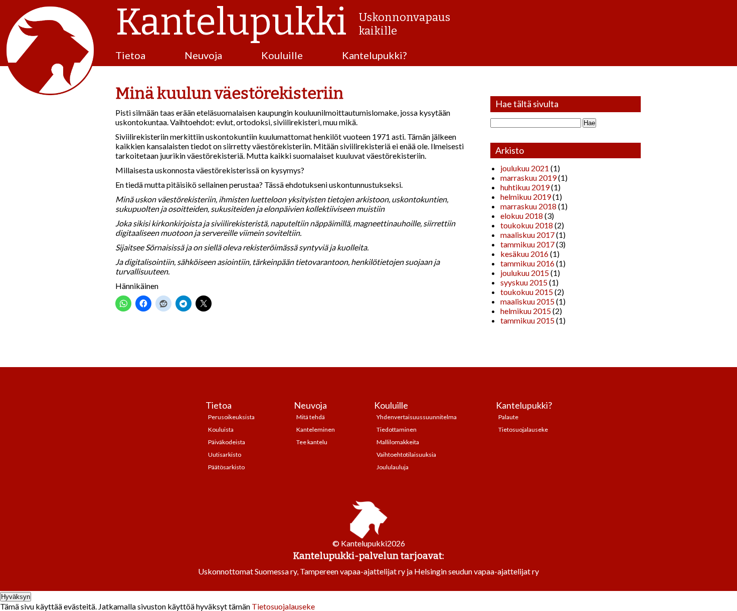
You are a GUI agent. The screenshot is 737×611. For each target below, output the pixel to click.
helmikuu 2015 (525, 311)
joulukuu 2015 (524, 272)
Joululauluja (393, 467)
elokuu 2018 (521, 215)
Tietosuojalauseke (523, 429)
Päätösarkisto (226, 467)
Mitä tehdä (310, 417)
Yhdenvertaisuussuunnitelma (417, 417)
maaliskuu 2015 (527, 301)
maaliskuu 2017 (527, 234)
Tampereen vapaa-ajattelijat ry (352, 571)
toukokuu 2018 (526, 225)
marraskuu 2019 (528, 177)
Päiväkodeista (226, 442)
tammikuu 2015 (527, 320)
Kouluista (221, 429)
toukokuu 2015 (526, 291)
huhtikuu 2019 (524, 187)
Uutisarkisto (224, 454)
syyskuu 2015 (523, 282)
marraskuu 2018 (528, 206)
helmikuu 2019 (525, 196)
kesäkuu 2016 (524, 253)
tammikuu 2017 (527, 244)
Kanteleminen (315, 429)
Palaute (508, 417)
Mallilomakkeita (398, 442)
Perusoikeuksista (231, 417)
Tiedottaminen (397, 429)
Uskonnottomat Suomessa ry (247, 571)
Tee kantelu (311, 442)
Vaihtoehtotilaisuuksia (406, 454)
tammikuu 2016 (527, 263)
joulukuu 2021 (524, 168)
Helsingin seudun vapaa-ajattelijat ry (476, 571)
